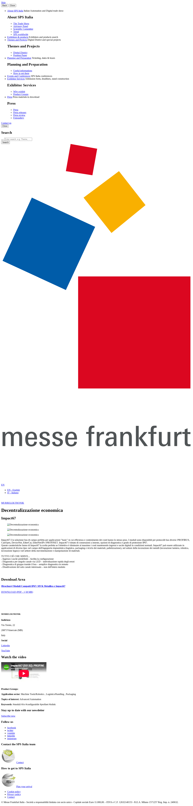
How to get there (21, 73)
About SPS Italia (15, 10)
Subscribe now (8, 716)
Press (9, 97)
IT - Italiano (13, 492)
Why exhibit (19, 91)
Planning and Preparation (19, 58)
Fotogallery (18, 118)
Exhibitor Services (16, 78)
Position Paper (20, 55)
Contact (20, 762)
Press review (19, 115)
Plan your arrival (24, 786)
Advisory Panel (20, 26)
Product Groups (20, 94)
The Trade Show (21, 23)
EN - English (13, 490)
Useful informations (22, 70)
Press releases (19, 112)
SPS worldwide (20, 34)
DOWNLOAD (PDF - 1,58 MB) (17, 592)
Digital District (20, 52)
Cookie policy (14, 791)
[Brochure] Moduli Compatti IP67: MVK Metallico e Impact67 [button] (33, 586)
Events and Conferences (18, 76)
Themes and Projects (17, 40)
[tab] (96, 586)
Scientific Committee (23, 29)
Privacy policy (14, 794)
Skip (3, 2)
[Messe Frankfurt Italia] (96, 387)
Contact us (6, 123)
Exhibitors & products (17, 37)
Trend (16, 31)
